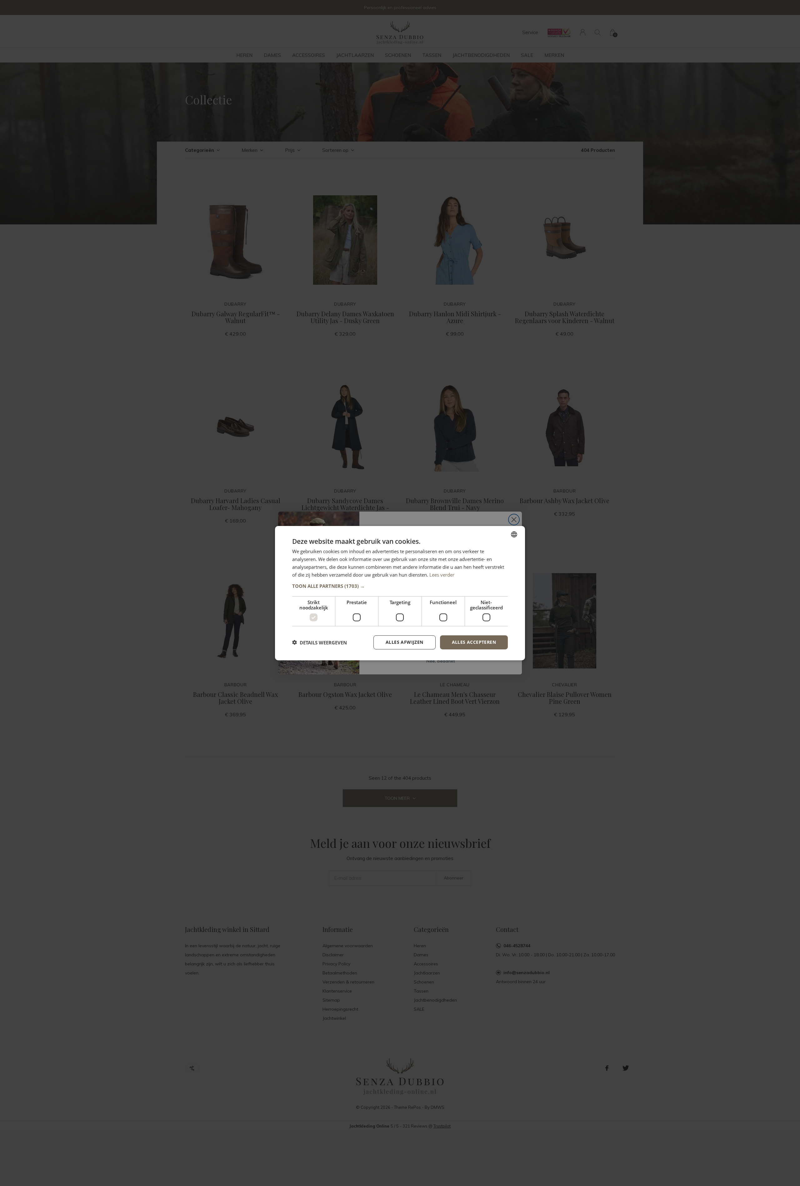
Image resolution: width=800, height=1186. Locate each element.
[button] (400, 586)
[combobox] (514, 534)
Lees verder (441, 574)
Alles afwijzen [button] (404, 642)
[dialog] (400, 593)
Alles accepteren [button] (474, 642)
